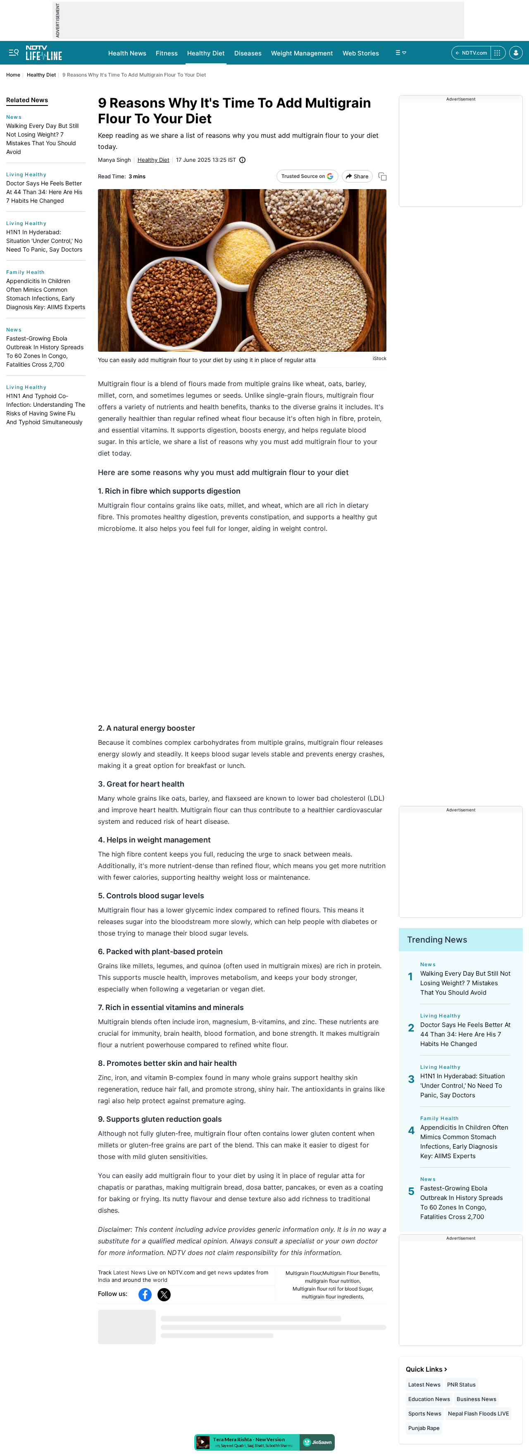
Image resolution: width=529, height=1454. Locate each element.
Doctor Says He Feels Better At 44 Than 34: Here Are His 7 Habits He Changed (44, 192)
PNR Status (461, 1384)
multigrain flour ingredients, (333, 1296)
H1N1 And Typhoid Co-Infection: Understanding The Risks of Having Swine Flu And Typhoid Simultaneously (45, 408)
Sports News (424, 1413)
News (13, 117)
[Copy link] (382, 176)
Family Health (25, 272)
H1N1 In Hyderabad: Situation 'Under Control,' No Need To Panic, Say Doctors (44, 240)
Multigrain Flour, (304, 1273)
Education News (429, 1399)
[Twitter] (164, 1294)
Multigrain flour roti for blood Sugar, (333, 1289)
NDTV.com (474, 53)
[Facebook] (145, 1294)
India (104, 1279)
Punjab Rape (424, 1428)
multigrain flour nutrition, (333, 1281)
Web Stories (361, 53)
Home (13, 75)
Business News (476, 1399)
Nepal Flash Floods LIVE (478, 1413)
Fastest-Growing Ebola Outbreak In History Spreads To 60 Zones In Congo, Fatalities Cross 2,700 (44, 351)
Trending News (437, 940)
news (225, 1272)
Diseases (248, 53)
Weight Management (302, 53)
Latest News (129, 1272)
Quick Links (424, 1369)
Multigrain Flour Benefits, (351, 1273)
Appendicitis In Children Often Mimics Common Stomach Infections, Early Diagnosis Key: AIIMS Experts (45, 293)
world (160, 1279)
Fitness (167, 53)
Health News (127, 53)
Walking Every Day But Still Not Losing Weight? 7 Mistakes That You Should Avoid (42, 138)
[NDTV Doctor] (44, 50)
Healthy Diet (206, 53)
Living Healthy (26, 174)
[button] (516, 53)
